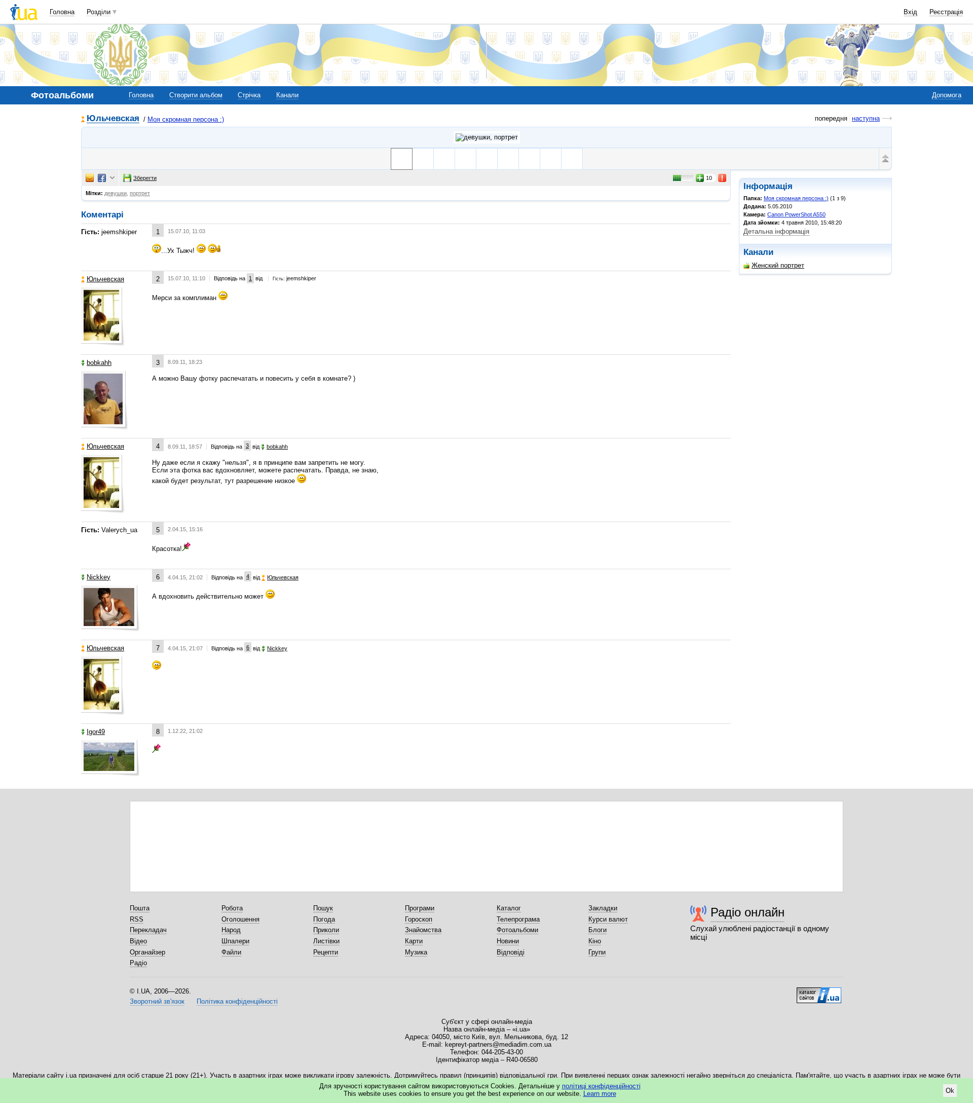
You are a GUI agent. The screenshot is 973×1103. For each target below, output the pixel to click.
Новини (508, 941)
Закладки (602, 908)
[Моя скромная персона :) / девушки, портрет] (487, 137)
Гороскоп (418, 919)
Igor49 (96, 732)
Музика (416, 952)
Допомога (946, 95)
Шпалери (235, 941)
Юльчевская (113, 119)
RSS (136, 919)
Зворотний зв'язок (157, 1001)
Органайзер (147, 952)
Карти (414, 941)
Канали (287, 95)
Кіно (594, 941)
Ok (950, 1090)
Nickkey (98, 577)
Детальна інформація (776, 231)
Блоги (597, 930)
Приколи (326, 930)
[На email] (90, 178)
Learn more (599, 1093)
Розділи (98, 12)
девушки (115, 193)
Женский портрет (778, 265)
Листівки (326, 941)
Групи (597, 952)
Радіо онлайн (747, 912)
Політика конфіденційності (237, 1001)
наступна (866, 118)
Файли (231, 952)
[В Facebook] (102, 178)
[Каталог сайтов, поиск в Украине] (819, 991)
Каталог (509, 908)
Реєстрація (946, 12)
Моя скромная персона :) (185, 119)
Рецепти (325, 952)
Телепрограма (518, 919)
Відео (138, 941)
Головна (62, 12)
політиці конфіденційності (601, 1086)
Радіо (138, 963)
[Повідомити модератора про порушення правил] (722, 178)
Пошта (139, 908)
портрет (140, 193)
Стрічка (249, 95)
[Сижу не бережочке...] (487, 159)
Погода (324, 919)
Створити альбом (195, 95)
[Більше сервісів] (112, 178)
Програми (419, 908)
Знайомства (423, 930)
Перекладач (148, 930)
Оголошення (240, 919)
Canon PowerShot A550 (796, 214)
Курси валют (608, 919)
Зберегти (145, 178)
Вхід (910, 12)
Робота (232, 908)
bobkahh (99, 362)
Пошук (323, 908)
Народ (231, 930)
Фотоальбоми (517, 930)
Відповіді (511, 952)
